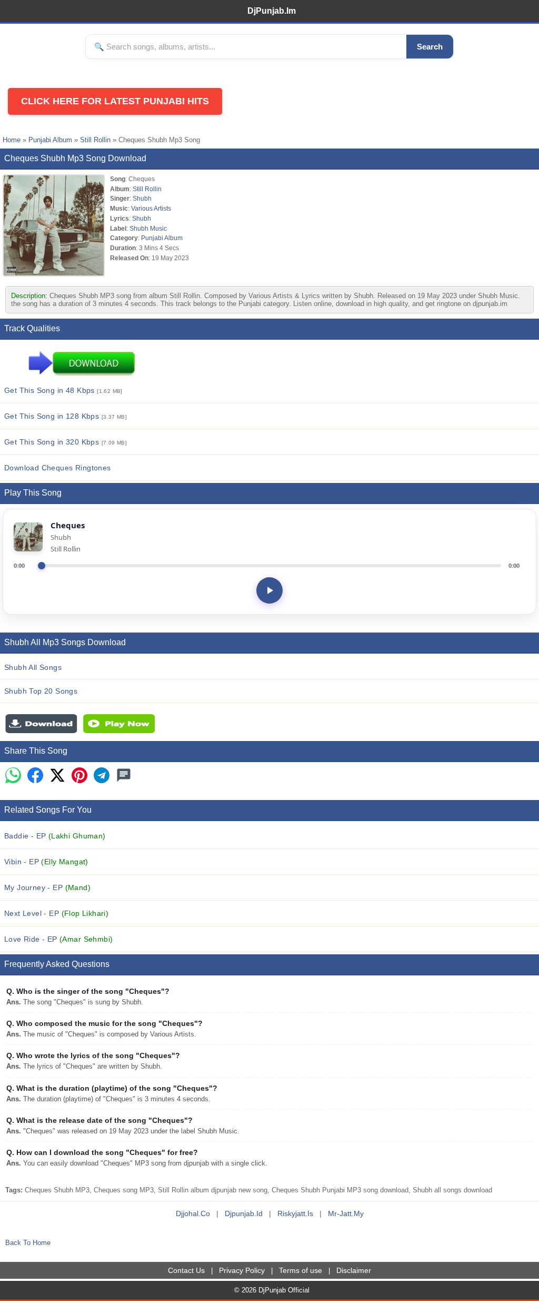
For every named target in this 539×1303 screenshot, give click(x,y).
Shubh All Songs (33, 667)
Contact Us (186, 1270)
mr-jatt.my (346, 1213)
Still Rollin (95, 140)
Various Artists (151, 208)
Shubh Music (148, 228)
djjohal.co (193, 1213)
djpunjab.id (244, 1213)
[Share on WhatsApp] (13, 776)
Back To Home (28, 1243)
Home (12, 140)
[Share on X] (57, 776)
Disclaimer (353, 1270)
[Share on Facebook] (35, 776)
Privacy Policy (242, 1270)
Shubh (142, 198)
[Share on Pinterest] (79, 776)
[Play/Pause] (269, 590)
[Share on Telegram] (101, 776)
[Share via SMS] (124, 776)
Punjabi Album (50, 140)
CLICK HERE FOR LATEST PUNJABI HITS (115, 101)
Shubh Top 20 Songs (40, 691)
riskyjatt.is (295, 1213)
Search (430, 46)
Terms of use (300, 1270)
